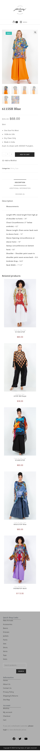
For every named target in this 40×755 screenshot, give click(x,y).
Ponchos (18, 394)
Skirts (5, 651)
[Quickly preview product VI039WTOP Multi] (37, 539)
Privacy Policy (8, 692)
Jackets (6, 636)
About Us (6, 684)
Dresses (6, 632)
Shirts (12, 168)
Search (21, 671)
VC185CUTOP (20, 332)
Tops (16, 168)
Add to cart (25, 154)
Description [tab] (20, 182)
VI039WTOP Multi (20, 588)
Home (5, 680)
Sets (4, 644)
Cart (4, 720)
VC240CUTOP (20, 460)
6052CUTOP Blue (20, 524)
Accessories (7, 624)
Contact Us (7, 688)
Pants (5, 640)
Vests (5, 659)
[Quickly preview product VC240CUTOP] (37, 411)
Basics (5, 628)
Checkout (6, 716)
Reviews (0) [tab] (20, 194)
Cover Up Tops (18, 330)
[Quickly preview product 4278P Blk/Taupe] (37, 347)
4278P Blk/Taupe (20, 396)
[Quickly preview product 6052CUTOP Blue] (37, 475)
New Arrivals (8, 620)
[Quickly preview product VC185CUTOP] (37, 283)
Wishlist (6, 708)
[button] (35, 32)
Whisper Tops (22, 586)
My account (7, 712)
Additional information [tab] (20, 188)
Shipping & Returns (10, 696)
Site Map (6, 700)
